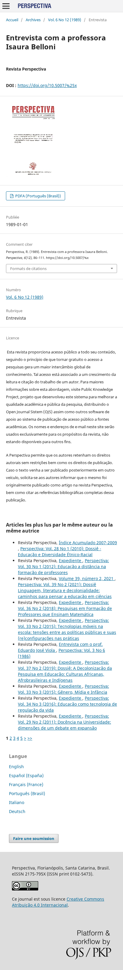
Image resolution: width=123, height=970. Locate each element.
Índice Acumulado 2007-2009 (88, 542)
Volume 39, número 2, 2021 (87, 578)
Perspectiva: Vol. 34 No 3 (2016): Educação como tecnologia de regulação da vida (67, 704)
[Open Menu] (6, 6)
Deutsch (17, 811)
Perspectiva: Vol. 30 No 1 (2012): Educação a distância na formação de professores (63, 566)
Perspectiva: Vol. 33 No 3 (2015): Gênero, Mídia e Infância (63, 689)
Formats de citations (28, 268)
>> (29, 738)
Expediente (70, 560)
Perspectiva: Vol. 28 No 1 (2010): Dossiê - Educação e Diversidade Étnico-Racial (59, 551)
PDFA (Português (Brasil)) (37, 196)
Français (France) (26, 784)
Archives (33, 19)
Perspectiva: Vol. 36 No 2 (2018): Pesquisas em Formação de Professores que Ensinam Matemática (65, 608)
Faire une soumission (33, 838)
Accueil (12, 19)
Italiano (16, 802)
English (16, 766)
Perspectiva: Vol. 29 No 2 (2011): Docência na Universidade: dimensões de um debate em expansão (64, 722)
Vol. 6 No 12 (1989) (64, 19)
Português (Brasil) (27, 793)
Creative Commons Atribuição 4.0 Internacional (58, 902)
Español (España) (26, 775)
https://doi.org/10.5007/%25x (47, 85)
